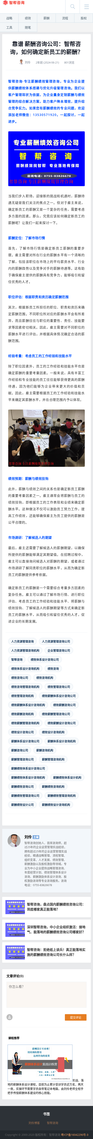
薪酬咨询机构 (44, 750)
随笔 (28, 27)
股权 (84, 18)
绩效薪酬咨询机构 (22, 714)
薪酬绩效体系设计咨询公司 (28, 768)
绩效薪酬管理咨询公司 (56, 714)
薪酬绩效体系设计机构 (67, 777)
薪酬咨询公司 (19, 750)
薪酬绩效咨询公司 (22, 786)
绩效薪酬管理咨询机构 (25, 723)
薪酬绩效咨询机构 (53, 786)
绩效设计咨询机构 (53, 732)
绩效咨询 (53, 668)
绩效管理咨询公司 (59, 687)
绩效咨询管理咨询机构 (25, 687)
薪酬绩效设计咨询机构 (56, 805)
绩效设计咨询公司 (22, 732)
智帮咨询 (16, 659)
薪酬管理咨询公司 (22, 759)
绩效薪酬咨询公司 (64, 705)
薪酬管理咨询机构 (53, 759)
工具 (9, 27)
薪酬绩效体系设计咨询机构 (28, 777)
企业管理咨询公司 (59, 650)
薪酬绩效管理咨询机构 (62, 795)
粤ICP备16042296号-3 (74, 1135)
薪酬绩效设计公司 (22, 805)
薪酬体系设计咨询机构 (62, 741)
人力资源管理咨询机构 (25, 650)
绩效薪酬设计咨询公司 (62, 723)
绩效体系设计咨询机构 (25, 668)
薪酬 (46, 18)
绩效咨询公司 (19, 678)
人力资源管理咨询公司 (56, 641)
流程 (65, 18)
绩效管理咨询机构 (22, 696)
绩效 (28, 18)
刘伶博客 (34, 1123)
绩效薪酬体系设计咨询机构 (28, 705)
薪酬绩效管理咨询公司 (25, 795)
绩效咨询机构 (44, 678)
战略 (9, 18)
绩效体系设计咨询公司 (45, 659)
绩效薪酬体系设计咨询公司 (59, 696)
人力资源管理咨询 (22, 641)
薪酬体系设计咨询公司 (25, 741)
